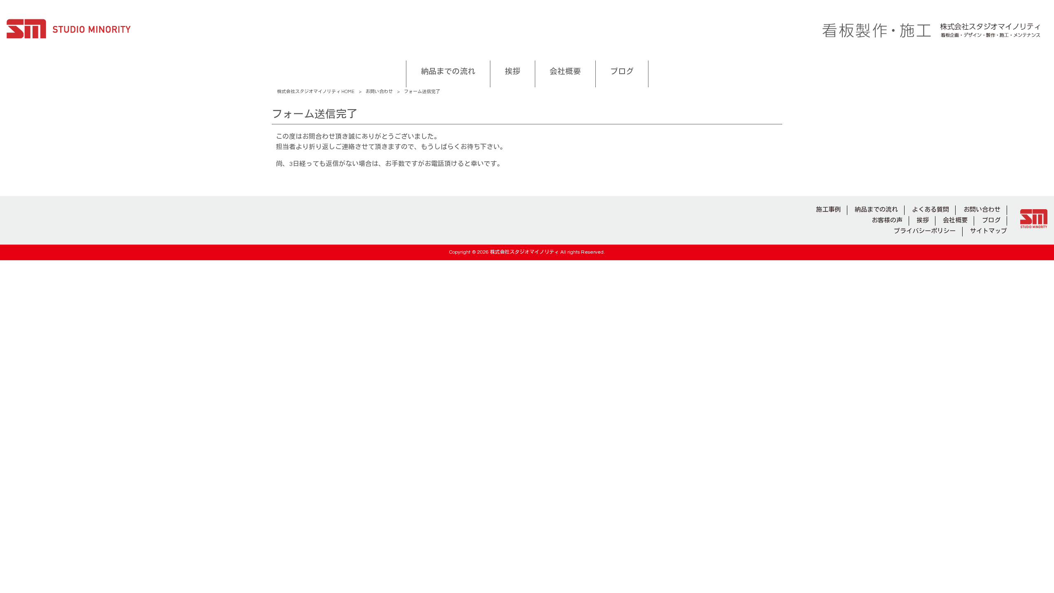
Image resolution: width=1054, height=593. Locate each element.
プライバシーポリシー (925, 231)
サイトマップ (988, 231)
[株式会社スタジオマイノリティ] (68, 30)
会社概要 (955, 220)
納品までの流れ (876, 210)
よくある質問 (930, 210)
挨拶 (922, 220)
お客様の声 (887, 220)
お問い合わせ (379, 91)
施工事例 (828, 210)
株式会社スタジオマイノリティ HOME (315, 91)
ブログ (991, 220)
